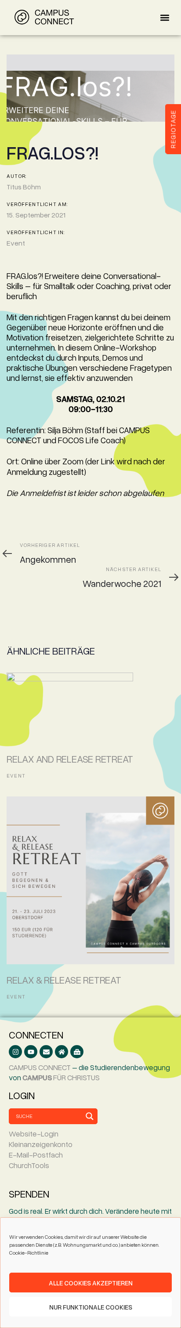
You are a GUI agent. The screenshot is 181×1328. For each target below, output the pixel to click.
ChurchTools (29, 1165)
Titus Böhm (24, 186)
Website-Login (33, 1133)
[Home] (61, 1051)
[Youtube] (30, 1051)
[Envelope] (46, 1051)
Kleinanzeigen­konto (40, 1144)
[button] (164, 18)
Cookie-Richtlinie (28, 1252)
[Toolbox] (76, 1051)
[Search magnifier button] (89, 1116)
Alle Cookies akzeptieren (91, 1283)
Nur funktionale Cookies (90, 1307)
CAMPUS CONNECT (40, 1067)
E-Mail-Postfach (36, 1154)
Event (16, 243)
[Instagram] (15, 1051)
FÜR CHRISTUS (61, 1077)
